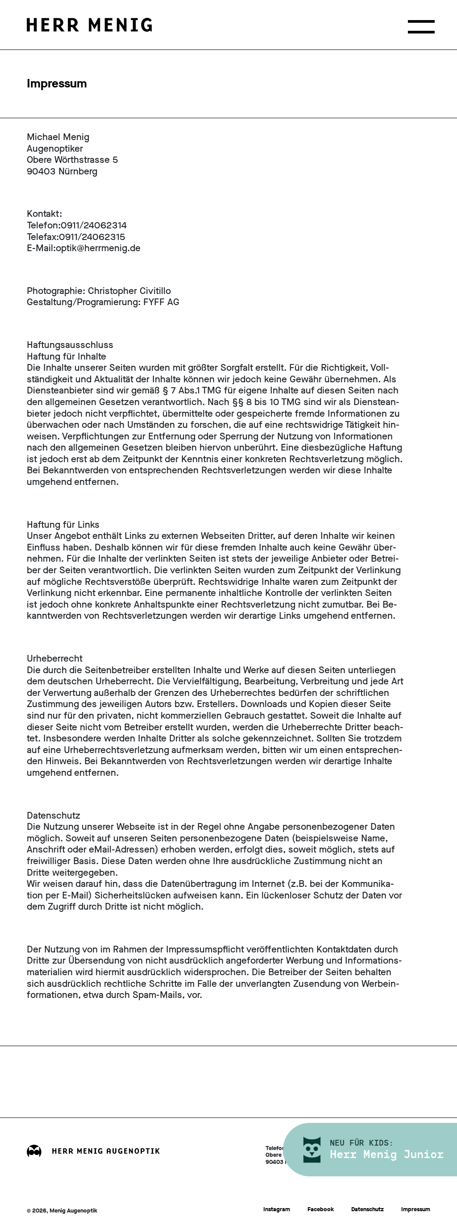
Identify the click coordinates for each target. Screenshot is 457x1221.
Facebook (320, 1209)
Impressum (415, 1209)
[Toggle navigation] (421, 26)
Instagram (276, 1209)
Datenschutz (367, 1209)
